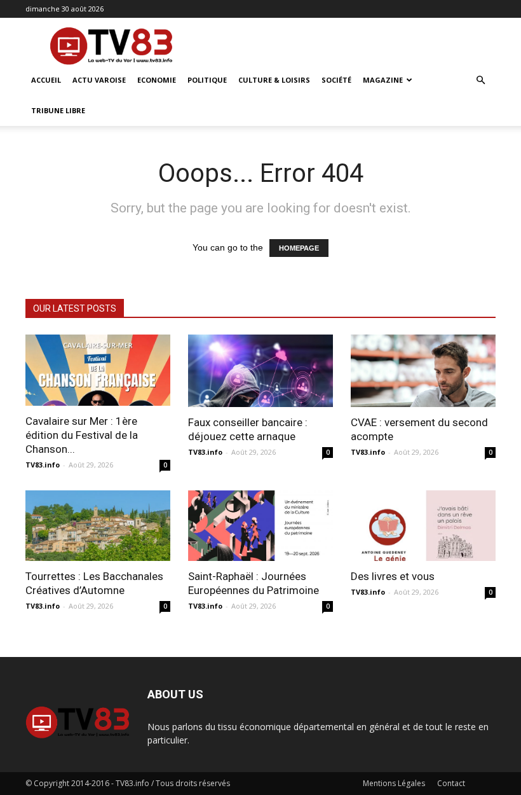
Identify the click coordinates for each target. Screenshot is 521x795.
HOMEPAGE (299, 248)
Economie (156, 80)
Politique (207, 80)
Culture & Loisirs (274, 80)
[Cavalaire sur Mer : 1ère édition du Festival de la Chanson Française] (97, 370)
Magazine (383, 80)
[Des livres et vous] (423, 526)
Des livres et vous (393, 576)
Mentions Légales (394, 783)
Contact (451, 783)
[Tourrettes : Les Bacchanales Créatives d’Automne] (97, 526)
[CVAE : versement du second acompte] (423, 371)
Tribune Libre (58, 110)
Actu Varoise (99, 80)
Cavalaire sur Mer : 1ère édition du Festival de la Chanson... (81, 435)
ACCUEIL (46, 80)
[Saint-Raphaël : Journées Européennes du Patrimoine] (260, 526)
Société (336, 80)
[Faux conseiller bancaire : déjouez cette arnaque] (260, 371)
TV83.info (42, 464)
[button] (480, 80)
